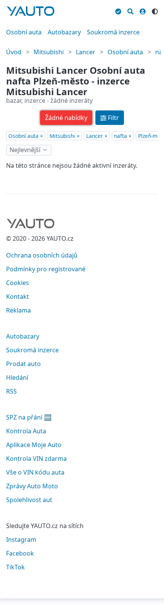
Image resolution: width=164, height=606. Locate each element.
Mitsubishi (49, 52)
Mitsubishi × (65, 135)
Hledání (17, 377)
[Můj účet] (143, 10)
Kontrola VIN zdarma (36, 458)
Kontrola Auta (26, 431)
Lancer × (97, 135)
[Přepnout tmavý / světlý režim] (155, 10)
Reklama (18, 310)
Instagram (21, 539)
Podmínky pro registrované (45, 269)
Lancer (85, 52)
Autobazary (64, 32)
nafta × (123, 135)
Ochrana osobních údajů (41, 255)
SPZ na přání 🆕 (28, 417)
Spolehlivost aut (29, 500)
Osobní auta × (25, 135)
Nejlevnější (25, 150)
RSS (11, 391)
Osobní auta (24, 32)
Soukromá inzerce (113, 32)
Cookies (17, 283)
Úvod (13, 52)
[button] (66, 117)
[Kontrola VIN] (118, 10)
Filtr (113, 117)
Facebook (20, 553)
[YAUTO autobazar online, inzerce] (30, 11)
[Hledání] (130, 10)
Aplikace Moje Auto (33, 445)
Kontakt (17, 296)
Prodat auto (23, 364)
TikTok (15, 567)
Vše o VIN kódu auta (35, 472)
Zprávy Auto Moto (32, 486)
